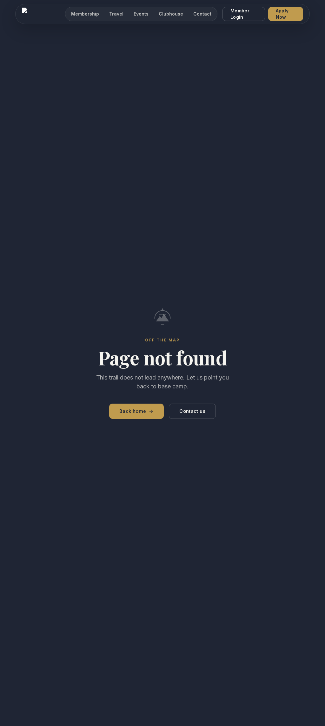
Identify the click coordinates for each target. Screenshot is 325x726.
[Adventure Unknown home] (41, 14)
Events (141, 13)
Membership (85, 13)
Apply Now (282, 14)
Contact (202, 13)
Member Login (239, 14)
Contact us (192, 411)
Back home (132, 411)
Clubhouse (171, 13)
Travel (116, 13)
